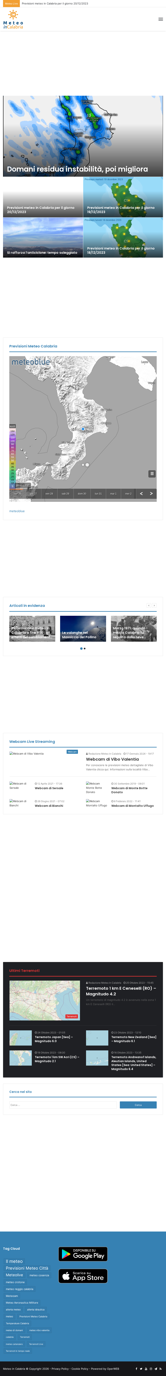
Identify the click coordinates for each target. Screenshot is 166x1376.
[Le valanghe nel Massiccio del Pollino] (83, 629)
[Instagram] (150, 1368)
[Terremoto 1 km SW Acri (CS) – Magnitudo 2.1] (21, 1058)
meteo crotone (15, 1282)
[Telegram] (155, 1368)
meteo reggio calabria (19, 1289)
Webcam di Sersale (49, 788)
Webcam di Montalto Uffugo (132, 806)
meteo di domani (14, 1330)
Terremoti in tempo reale (18, 1351)
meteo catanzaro (14, 1344)
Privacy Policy (60, 1368)
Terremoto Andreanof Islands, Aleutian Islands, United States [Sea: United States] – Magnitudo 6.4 (133, 1063)
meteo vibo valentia (39, 1330)
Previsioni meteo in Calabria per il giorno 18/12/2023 (121, 250)
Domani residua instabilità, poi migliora (77, 169)
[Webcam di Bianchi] (21, 803)
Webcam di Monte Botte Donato (129, 790)
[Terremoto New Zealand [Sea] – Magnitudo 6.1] (97, 1038)
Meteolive (14, 1275)
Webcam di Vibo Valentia (112, 759)
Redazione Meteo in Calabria (104, 753)
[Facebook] (136, 1368)
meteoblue (17, 511)
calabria (10, 1337)
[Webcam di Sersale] (21, 785)
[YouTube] (146, 1368)
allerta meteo (13, 1309)
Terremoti (25, 1337)
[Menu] (161, 19)
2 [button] (84, 648)
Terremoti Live (36, 1344)
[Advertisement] (83, 63)
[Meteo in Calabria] (13, 19)
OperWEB (113, 1368)
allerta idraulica (36, 1309)
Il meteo (14, 1261)
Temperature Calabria (17, 1323)
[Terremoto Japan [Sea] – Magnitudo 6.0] (21, 1038)
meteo (9, 1316)
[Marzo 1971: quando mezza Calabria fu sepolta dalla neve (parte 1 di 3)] (134, 629)
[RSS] (160, 1368)
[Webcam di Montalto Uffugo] (97, 803)
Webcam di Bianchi (49, 806)
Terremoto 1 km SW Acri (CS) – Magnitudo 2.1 (57, 1059)
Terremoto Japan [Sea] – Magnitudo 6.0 (54, 1039)
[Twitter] (141, 1368)
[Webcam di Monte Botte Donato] (97, 787)
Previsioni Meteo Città (27, 1268)
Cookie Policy (79, 1368)
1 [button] (81, 648)
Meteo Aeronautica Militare (22, 1302)
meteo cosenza (39, 1275)
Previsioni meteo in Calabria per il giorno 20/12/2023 (55, 3)
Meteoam (12, 1295)
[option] (83, 177)
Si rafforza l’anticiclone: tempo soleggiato (42, 252)
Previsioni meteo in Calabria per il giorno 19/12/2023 (121, 209)
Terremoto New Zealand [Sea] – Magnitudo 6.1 (133, 1039)
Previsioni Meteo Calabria (33, 1316)
